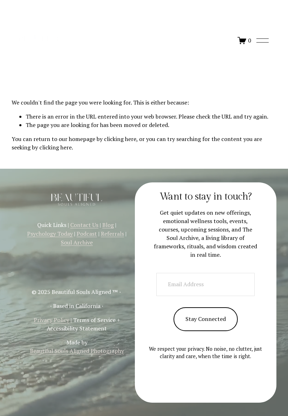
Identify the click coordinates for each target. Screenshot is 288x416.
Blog (108, 225)
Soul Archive (77, 242)
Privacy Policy (51, 320)
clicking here (120, 139)
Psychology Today (50, 233)
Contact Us (84, 225)
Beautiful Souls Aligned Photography (77, 351)
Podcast (87, 233)
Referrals (112, 233)
